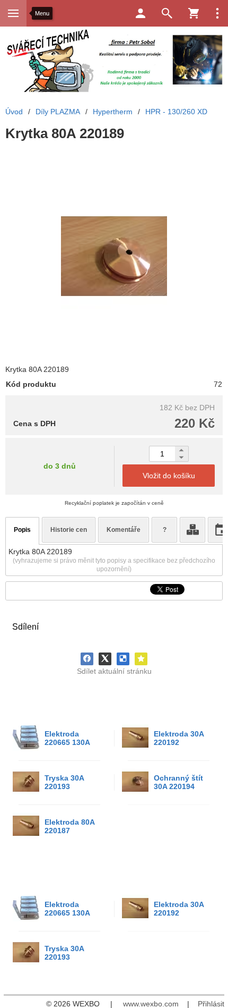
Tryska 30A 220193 (64, 782)
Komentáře (124, 529)
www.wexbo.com (151, 1003)
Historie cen (68, 529)
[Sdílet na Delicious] (123, 659)
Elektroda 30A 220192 (179, 738)
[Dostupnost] (192, 530)
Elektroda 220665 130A (67, 738)
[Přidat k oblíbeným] (141, 659)
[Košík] (193, 13)
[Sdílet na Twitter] (105, 659)
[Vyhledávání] (167, 13)
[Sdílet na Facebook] (87, 659)
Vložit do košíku (169, 475)
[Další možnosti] (217, 13)
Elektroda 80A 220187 (69, 826)
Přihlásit (211, 1003)
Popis (22, 529)
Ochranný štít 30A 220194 (178, 782)
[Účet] (140, 13)
